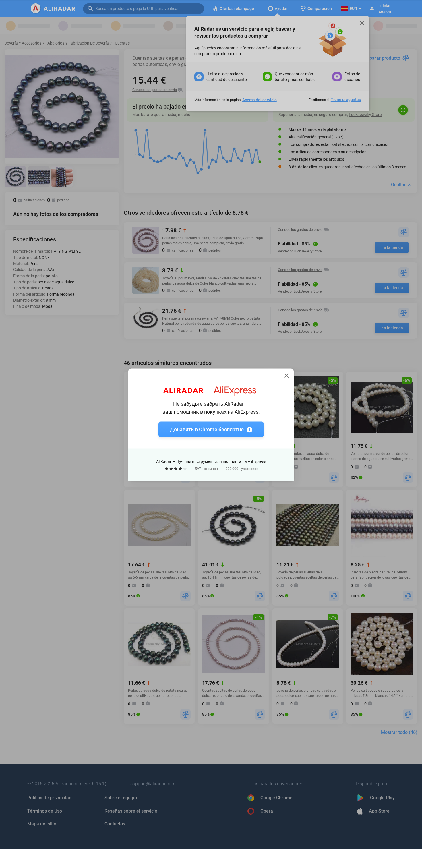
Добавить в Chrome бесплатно (207, 429)
